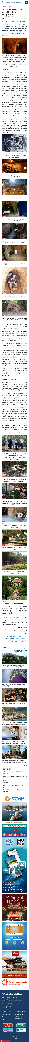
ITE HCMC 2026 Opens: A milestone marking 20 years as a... (15, 786)
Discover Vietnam (19, 1014)
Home (4, 6)
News (9, 6)
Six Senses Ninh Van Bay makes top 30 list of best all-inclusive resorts (14, 723)
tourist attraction (17, 636)
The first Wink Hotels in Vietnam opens (13, 685)
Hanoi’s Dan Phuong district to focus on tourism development (13, 666)
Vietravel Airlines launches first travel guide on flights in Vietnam (13, 742)
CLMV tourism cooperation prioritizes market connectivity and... (15, 781)
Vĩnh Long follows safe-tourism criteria (13, 704)
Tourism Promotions (20, 1011)
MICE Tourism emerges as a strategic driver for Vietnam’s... (15, 777)
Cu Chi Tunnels (8, 636)
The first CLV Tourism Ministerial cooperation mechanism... (15, 790)
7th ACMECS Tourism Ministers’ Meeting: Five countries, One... (15, 772)
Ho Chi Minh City (6, 638)
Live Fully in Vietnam (6, 1011)
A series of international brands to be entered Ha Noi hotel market (14, 761)
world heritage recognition (17, 638)
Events (3, 1019)
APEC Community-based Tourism (19, 1017)
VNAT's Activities (6, 1014)
